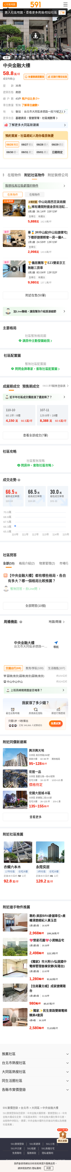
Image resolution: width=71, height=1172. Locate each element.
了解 (62, 12)
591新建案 (35, 1144)
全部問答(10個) (35, 605)
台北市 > (26, 1107)
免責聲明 (16, 1153)
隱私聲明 (36, 1168)
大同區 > (37, 1107)
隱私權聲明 (47, 1153)
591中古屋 (16, 1148)
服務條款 (31, 1153)
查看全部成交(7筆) (35, 435)
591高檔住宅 (48, 1148)
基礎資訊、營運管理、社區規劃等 (35, 117)
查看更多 (36, 817)
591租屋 (31, 1148)
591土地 (50, 1144)
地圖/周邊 (55, 621)
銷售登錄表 (59, 385)
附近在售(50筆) (35, 295)
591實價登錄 (17, 1144)
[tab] (13, 194)
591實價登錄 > (11, 1107)
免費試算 (56, 723)
